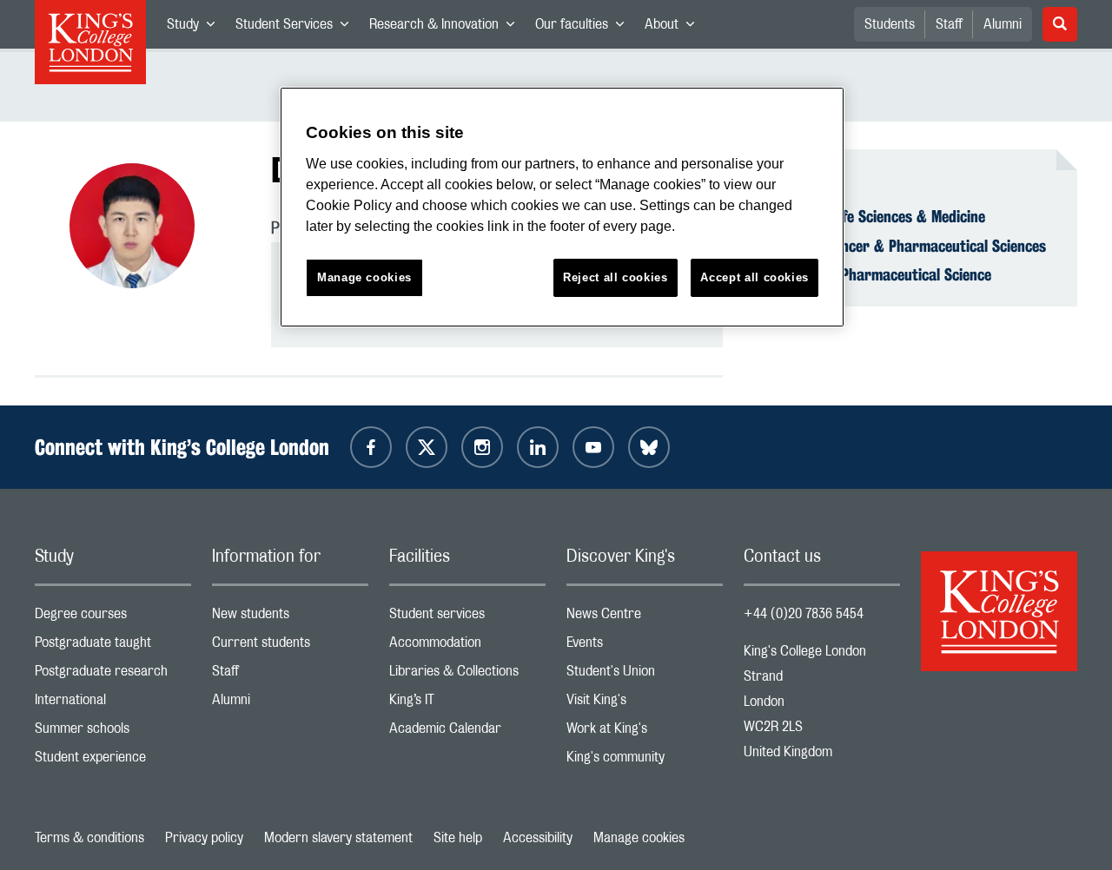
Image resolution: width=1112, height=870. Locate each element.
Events (644, 646)
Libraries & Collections (467, 675)
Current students (290, 646)
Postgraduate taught (113, 646)
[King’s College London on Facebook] (371, 447)
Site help (458, 838)
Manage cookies (639, 838)
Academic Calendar (467, 732)
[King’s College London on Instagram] (482, 447)
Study (196, 27)
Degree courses (113, 618)
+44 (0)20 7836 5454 (804, 614)
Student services (467, 618)
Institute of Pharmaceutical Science (877, 274)
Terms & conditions (89, 838)
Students (889, 24)
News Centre (644, 618)
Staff (949, 24)
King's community (644, 761)
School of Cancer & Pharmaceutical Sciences (905, 245)
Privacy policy (204, 838)
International (113, 704)
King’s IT (467, 704)
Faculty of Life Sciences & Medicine (874, 216)
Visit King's (644, 704)
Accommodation (467, 646)
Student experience (113, 761)
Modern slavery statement (338, 838)
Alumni (1002, 24)
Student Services (297, 27)
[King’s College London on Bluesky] (649, 447)
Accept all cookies (754, 277)
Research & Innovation (447, 27)
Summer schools (113, 732)
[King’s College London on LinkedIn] (538, 447)
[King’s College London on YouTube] (593, 447)
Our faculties (584, 27)
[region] (562, 207)
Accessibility (538, 838)
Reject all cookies (615, 277)
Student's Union (644, 675)
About (675, 27)
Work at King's (644, 732)
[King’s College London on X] (426, 447)
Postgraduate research (113, 675)
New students (290, 618)
